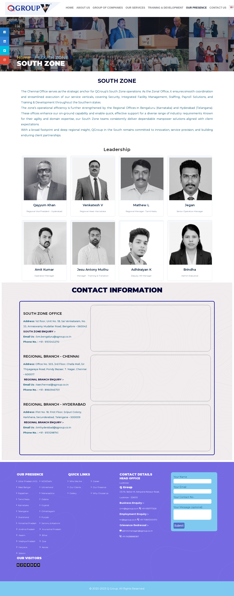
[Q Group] (29, 8)
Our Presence (196, 7)
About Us (83, 7)
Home (70, 7)
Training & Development (165, 7)
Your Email (180, 487)
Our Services (135, 7)
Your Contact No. (184, 497)
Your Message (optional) (188, 507)
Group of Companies (108, 7)
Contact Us (218, 7)
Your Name (180, 476)
